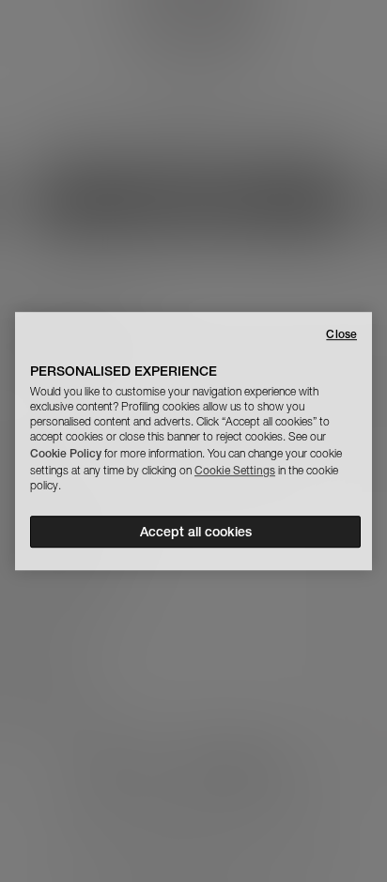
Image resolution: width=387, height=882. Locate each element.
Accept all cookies (196, 531)
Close (341, 334)
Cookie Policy (65, 453)
